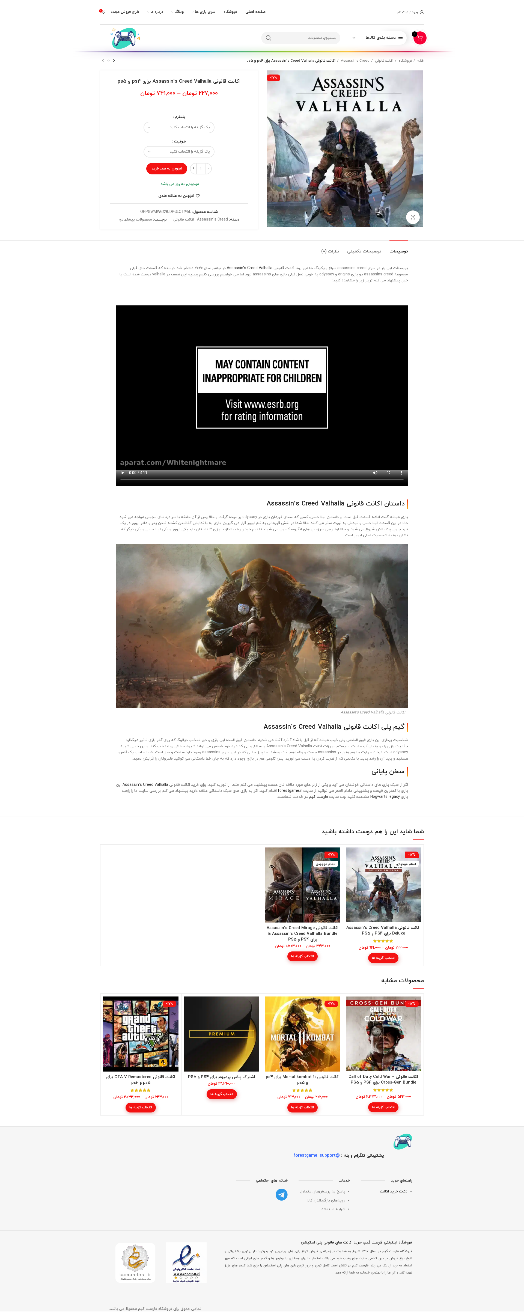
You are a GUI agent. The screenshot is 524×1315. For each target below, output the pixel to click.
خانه (420, 60)
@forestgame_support (316, 1156)
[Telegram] (281, 1195)
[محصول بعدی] (103, 61)
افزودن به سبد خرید (167, 168)
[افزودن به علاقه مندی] (350, 868)
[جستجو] (268, 38)
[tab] (398, 248)
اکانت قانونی (383, 60)
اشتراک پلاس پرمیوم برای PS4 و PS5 (221, 1077)
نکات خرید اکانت (393, 1191)
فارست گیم (318, 796)
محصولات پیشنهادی (135, 219)
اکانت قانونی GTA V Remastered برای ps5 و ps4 (140, 1080)
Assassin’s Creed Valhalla (249, 268)
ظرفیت (180, 141)
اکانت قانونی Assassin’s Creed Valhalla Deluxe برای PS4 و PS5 (383, 930)
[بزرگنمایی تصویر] (413, 217)
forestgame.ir (290, 790)
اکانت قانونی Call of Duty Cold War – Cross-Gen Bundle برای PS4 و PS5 (383, 1079)
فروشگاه (405, 60)
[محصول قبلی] (114, 61)
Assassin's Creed (355, 60)
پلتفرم (180, 117)
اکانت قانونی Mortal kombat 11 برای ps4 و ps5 (303, 1080)
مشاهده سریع (350, 856)
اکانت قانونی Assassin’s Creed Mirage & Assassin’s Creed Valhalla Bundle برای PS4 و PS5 (302, 933)
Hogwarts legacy (385, 796)
